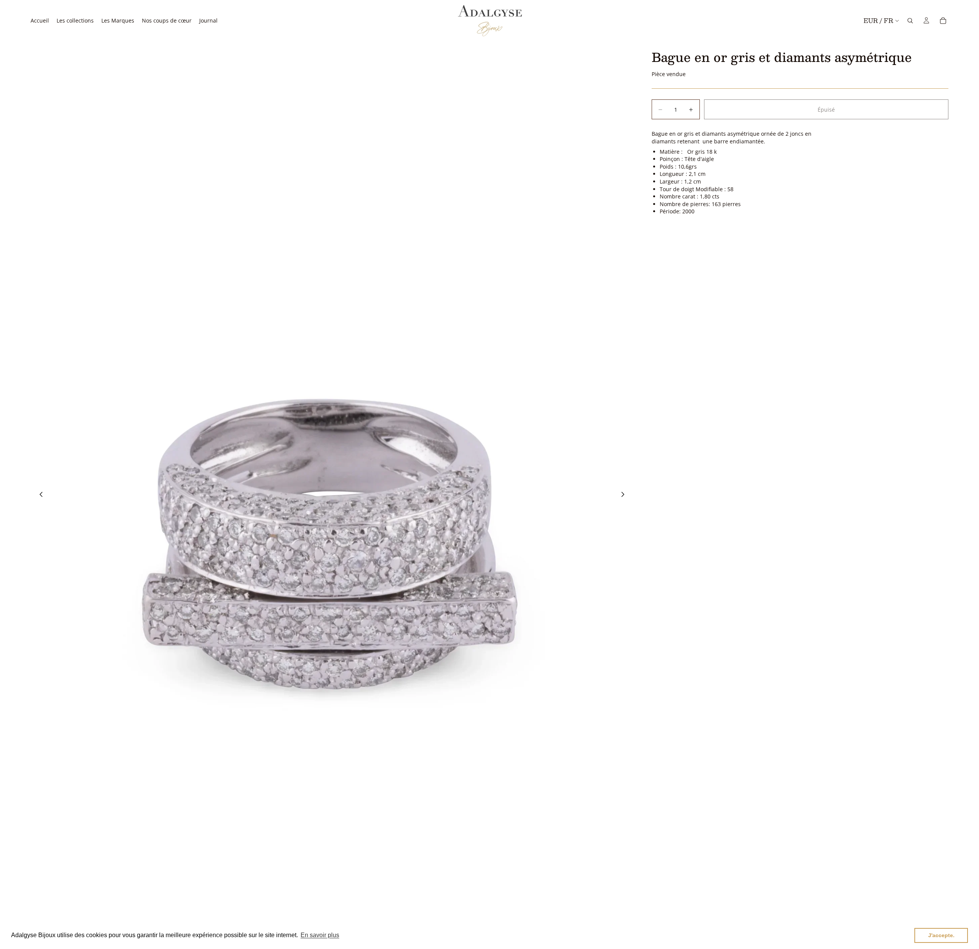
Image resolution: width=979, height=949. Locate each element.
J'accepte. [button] (941, 935)
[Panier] (943, 20)
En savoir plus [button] (320, 935)
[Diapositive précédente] (39, 495)
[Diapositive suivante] (624, 495)
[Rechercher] (910, 20)
